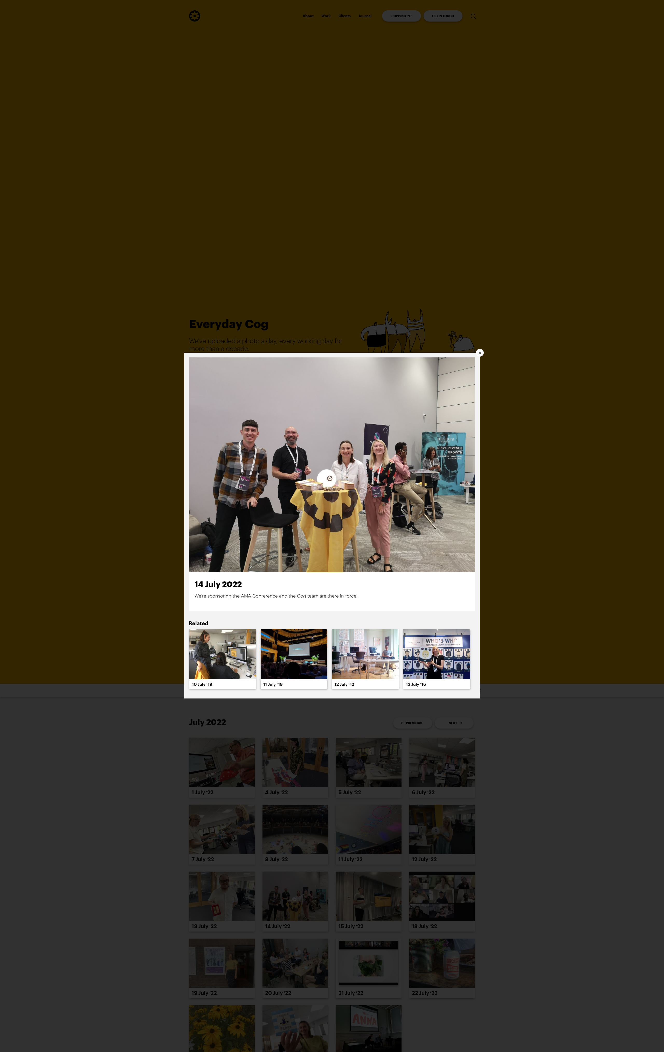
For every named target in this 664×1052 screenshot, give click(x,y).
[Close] (480, 353)
